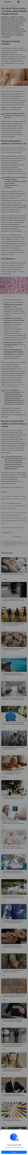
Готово (14, 1152)
